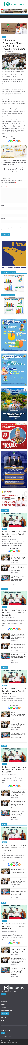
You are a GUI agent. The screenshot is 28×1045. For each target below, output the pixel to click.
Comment (4, 187)
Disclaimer (4, 1007)
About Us (3, 998)
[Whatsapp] (11, 141)
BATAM (4, 37)
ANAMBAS (4, 1017)
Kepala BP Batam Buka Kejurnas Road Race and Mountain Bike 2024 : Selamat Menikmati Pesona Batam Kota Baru (13, 170)
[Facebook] (9, 141)
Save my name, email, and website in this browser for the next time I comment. (14, 229)
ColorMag (9, 1042)
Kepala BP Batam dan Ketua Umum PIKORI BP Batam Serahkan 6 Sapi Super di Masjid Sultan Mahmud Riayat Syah (14, 162)
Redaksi (3, 1004)
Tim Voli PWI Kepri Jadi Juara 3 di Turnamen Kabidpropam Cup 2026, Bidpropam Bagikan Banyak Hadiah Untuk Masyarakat (18, 579)
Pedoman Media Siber (6, 1010)
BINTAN (3, 1024)
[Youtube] (14, 141)
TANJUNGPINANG (6, 1030)
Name (3, 205)
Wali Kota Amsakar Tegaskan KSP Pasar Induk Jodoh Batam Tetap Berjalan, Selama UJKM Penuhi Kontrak (18, 558)
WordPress (15, 1042)
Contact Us (4, 1001)
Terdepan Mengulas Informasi (16, 1040)
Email (3, 212)
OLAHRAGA (4, 528)
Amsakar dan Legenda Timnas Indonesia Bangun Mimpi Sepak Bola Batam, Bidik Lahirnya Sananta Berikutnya (18, 568)
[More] (19, 141)
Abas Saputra (12, 51)
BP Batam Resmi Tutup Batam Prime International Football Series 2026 (14, 534)
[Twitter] (16, 141)
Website (3, 218)
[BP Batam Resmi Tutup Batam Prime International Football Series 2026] (14, 520)
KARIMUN (3, 1027)
